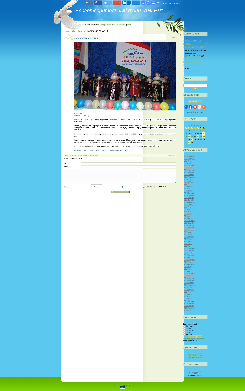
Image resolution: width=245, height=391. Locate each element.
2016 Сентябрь (189, 221)
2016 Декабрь (189, 228)
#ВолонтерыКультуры (83, 150)
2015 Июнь (188, 186)
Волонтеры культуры (82, 116)
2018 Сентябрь (189, 274)
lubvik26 (85, 155)
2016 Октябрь (189, 223)
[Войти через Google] (199, 107)
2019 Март (188, 287)
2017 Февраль (189, 232)
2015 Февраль (189, 177)
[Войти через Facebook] (191, 107)
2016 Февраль (189, 205)
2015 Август (188, 191)
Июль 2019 (195, 126)
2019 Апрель (189, 290)
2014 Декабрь (189, 172)
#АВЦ (122, 150)
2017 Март (188, 234)
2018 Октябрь (189, 276)
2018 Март (188, 262)
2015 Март (188, 179)
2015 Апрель (189, 182)
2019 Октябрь (189, 303)
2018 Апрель (189, 264)
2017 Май (187, 239)
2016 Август (188, 218)
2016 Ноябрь (189, 225)
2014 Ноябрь (189, 170)
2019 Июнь (188, 294)
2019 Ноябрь (189, 306)
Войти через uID (195, 102)
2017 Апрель (189, 237)
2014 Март (188, 161)
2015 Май (187, 184)
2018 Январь (189, 257)
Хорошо (189, 328)
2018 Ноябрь (189, 278)
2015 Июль (188, 188)
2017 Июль (188, 244)
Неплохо (189, 330)
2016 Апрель (189, 209)
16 (189, 136)
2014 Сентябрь (189, 166)
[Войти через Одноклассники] (204, 107)
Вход (129, 25)
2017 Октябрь (189, 251)
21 (204, 136)
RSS (102, 25)
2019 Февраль (189, 285)
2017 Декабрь (189, 255)
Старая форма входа (195, 112)
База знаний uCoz (195, 358)
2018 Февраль (189, 260)
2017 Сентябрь (189, 248)
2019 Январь (189, 283)
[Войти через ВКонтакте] (186, 107)
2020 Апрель (189, 308)
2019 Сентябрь (189, 301)
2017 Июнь (188, 241)
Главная (108, 25)
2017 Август (188, 246)
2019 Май (187, 292)
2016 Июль (188, 216)
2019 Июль (188, 297)
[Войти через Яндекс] (195, 107)
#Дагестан (129, 150)
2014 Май (187, 163)
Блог (114, 25)
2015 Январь (189, 175)
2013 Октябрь (189, 156)
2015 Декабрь (189, 200)
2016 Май (187, 211)
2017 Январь (189, 230)
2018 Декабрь (189, 280)
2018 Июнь (188, 269)
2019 (74, 31)
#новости (78, 113)
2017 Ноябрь (189, 253)
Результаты (187, 339)
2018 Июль (188, 271)
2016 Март (188, 207)
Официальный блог (195, 354)
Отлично (189, 326)
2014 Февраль (189, 159)
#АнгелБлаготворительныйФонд (105, 150)
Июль (79, 31)
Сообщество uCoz (195, 356)
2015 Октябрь (189, 195)
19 (198, 136)
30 (189, 142)
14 (84, 31)
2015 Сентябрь (189, 193)
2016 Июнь (188, 214)
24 (192, 139)
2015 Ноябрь (189, 198)
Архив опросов (199, 339)
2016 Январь (189, 202)
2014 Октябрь (189, 168)
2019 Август (188, 299)
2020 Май (187, 310)
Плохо (188, 332)
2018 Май (187, 267)
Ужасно (189, 334)
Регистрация (121, 25)
